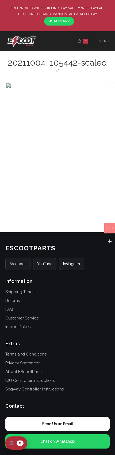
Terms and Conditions (26, 354)
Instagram (71, 264)
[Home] (57, 71)
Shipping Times (19, 291)
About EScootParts (23, 371)
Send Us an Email (57, 424)
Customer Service (22, 318)
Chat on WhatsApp (57, 441)
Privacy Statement (22, 363)
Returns (12, 300)
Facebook (17, 264)
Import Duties (17, 326)
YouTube (44, 264)
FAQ (9, 309)
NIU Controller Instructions (30, 380)
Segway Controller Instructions (34, 389)
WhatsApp (59, 21)
